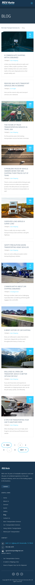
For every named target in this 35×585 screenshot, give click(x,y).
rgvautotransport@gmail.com (14, 551)
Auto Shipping (14, 60)
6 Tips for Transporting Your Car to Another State (16, 421)
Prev (7, 445)
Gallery (5, 511)
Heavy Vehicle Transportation (12, 528)
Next (22, 450)
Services (5, 504)
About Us (6, 501)
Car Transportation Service (11, 558)
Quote (5, 508)
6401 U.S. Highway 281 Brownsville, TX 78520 (19, 543)
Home (5, 498)
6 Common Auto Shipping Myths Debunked (14, 56)
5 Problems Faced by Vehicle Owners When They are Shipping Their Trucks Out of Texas (16, 172)
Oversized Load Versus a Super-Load (14, 222)
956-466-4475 (10, 547)
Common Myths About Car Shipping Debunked (15, 287)
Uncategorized (14, 291)
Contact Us (6, 518)
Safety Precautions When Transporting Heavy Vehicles (16, 246)
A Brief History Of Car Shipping (17, 330)
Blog (4, 515)
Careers (5, 486)
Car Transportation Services (11, 525)
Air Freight (13, 88)
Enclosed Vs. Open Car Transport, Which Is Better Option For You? (15, 373)
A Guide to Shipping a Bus (11, 562)
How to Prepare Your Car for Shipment (15, 565)
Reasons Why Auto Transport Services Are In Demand (16, 84)
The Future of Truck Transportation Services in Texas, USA (15, 127)
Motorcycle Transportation (11, 532)
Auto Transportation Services (12, 521)
